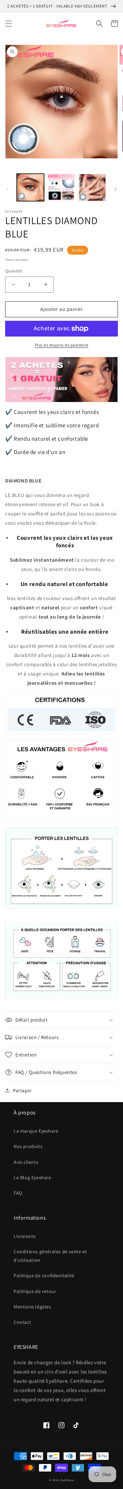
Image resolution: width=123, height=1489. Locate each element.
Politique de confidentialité (44, 1275)
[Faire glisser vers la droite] (115, 189)
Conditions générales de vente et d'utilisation (50, 1255)
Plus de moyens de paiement (61, 344)
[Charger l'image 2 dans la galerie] (61, 187)
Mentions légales (32, 1307)
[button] (8, 23)
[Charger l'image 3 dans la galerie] (92, 187)
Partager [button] (22, 1090)
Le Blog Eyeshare (32, 1177)
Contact (22, 1322)
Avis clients (26, 1162)
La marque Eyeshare (36, 1131)
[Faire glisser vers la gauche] (7, 189)
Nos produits (28, 1146)
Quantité (13, 271)
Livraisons (25, 1236)
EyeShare (67, 1480)
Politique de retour (35, 1291)
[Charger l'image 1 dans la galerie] (30, 187)
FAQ (18, 1193)
